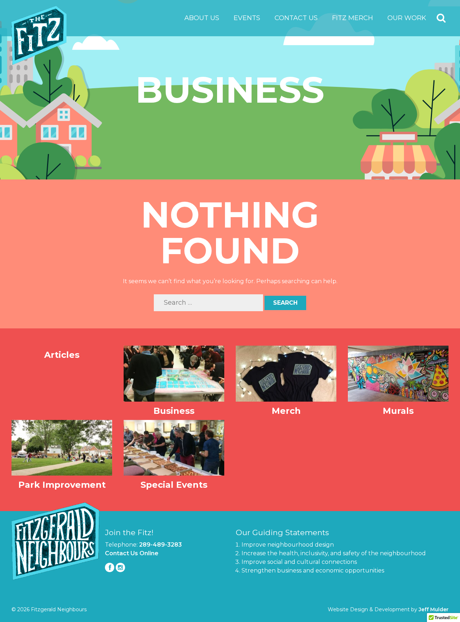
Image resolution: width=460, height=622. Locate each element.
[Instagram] (120, 567)
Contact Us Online (131, 553)
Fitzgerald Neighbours (39, 35)
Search (441, 18)
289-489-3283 (160, 544)
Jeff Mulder (433, 609)
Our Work (406, 18)
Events (247, 18)
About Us (201, 18)
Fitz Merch (352, 18)
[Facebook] (109, 567)
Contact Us (296, 18)
